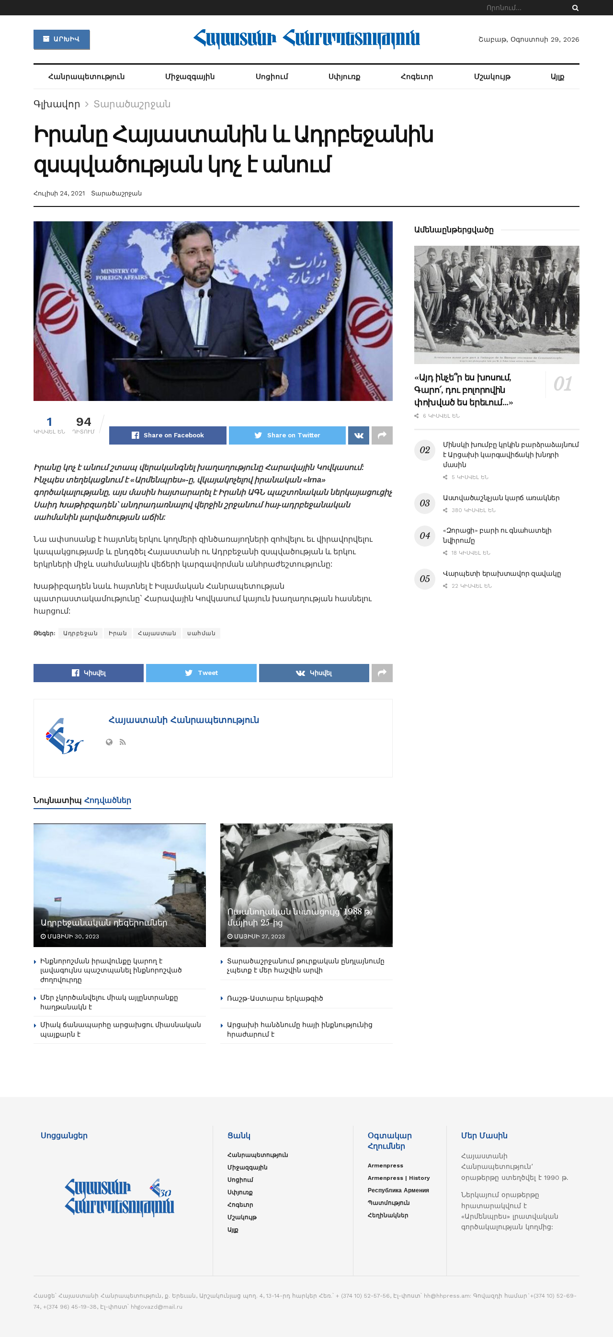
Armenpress (385, 1165)
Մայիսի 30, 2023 (72, 936)
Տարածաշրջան (132, 104)
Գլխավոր (57, 104)
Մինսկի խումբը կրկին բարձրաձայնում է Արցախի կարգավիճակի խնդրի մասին (511, 454)
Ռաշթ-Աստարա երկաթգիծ (275, 998)
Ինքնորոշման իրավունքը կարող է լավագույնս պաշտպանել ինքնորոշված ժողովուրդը (111, 970)
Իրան (118, 633)
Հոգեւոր (417, 76)
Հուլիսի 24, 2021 (59, 193)
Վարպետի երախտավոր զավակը (502, 573)
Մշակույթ (492, 76)
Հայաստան (157, 633)
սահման (201, 633)
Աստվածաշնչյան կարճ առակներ (501, 497)
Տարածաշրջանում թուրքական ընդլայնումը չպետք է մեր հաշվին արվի (306, 966)
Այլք (558, 76)
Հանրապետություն (86, 76)
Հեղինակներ (388, 1215)
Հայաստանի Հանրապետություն (182, 720)
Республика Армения (398, 1190)
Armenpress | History (399, 1178)
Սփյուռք (345, 76)
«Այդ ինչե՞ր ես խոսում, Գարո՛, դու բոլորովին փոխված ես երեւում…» (463, 390)
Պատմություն (389, 1203)
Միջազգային (190, 76)
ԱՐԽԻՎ (65, 39)
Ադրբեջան (80, 633)
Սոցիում (272, 76)
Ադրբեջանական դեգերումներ (104, 923)
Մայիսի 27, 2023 (258, 936)
